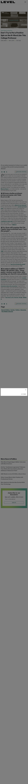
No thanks (23, 394)
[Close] (26, 390)
